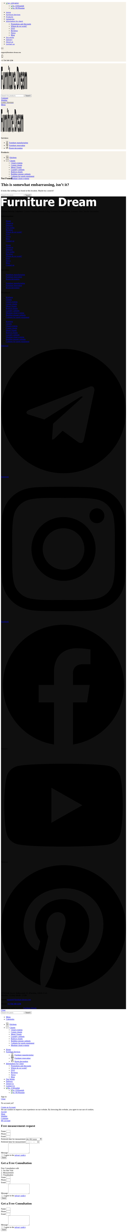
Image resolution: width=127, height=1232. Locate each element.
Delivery (9, 225)
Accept (4, 1112)
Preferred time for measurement (13, 1142)
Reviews (14, 31)
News (13, 33)
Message (4, 1153)
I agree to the (15, 1155)
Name (3, 1131)
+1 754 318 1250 (14, 1004)
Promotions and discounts (21, 24)
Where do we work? (19, 26)
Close (3, 1010)
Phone (3, 1134)
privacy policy (20, 1155)
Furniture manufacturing (15, 275)
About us (9, 223)
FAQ (13, 28)
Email (3, 1136)
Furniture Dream (29, 1008)
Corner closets (16, 165)
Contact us (10, 241)
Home (8, 221)
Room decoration (12, 279)
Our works (10, 228)
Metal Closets (16, 167)
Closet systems (16, 163)
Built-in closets (17, 172)
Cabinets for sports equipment (22, 176)
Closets (9, 299)
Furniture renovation (14, 277)
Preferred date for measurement (13, 1139)
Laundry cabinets (17, 170)
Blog (13, 35)
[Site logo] (14, 93)
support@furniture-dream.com (19, 1000)
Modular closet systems (20, 178)
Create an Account (8, 1107)
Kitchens (9, 297)
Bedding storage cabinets (21, 174)
